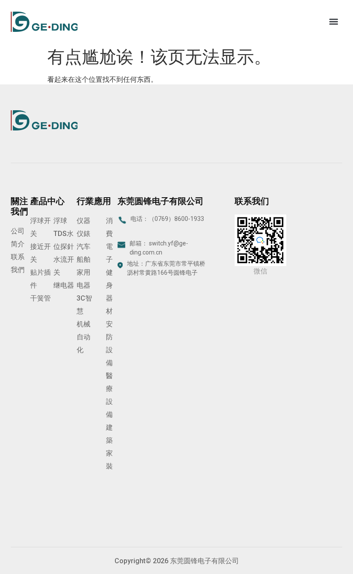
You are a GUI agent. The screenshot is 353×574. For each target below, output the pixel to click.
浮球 (60, 221)
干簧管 (40, 298)
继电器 (63, 285)
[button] (333, 22)
